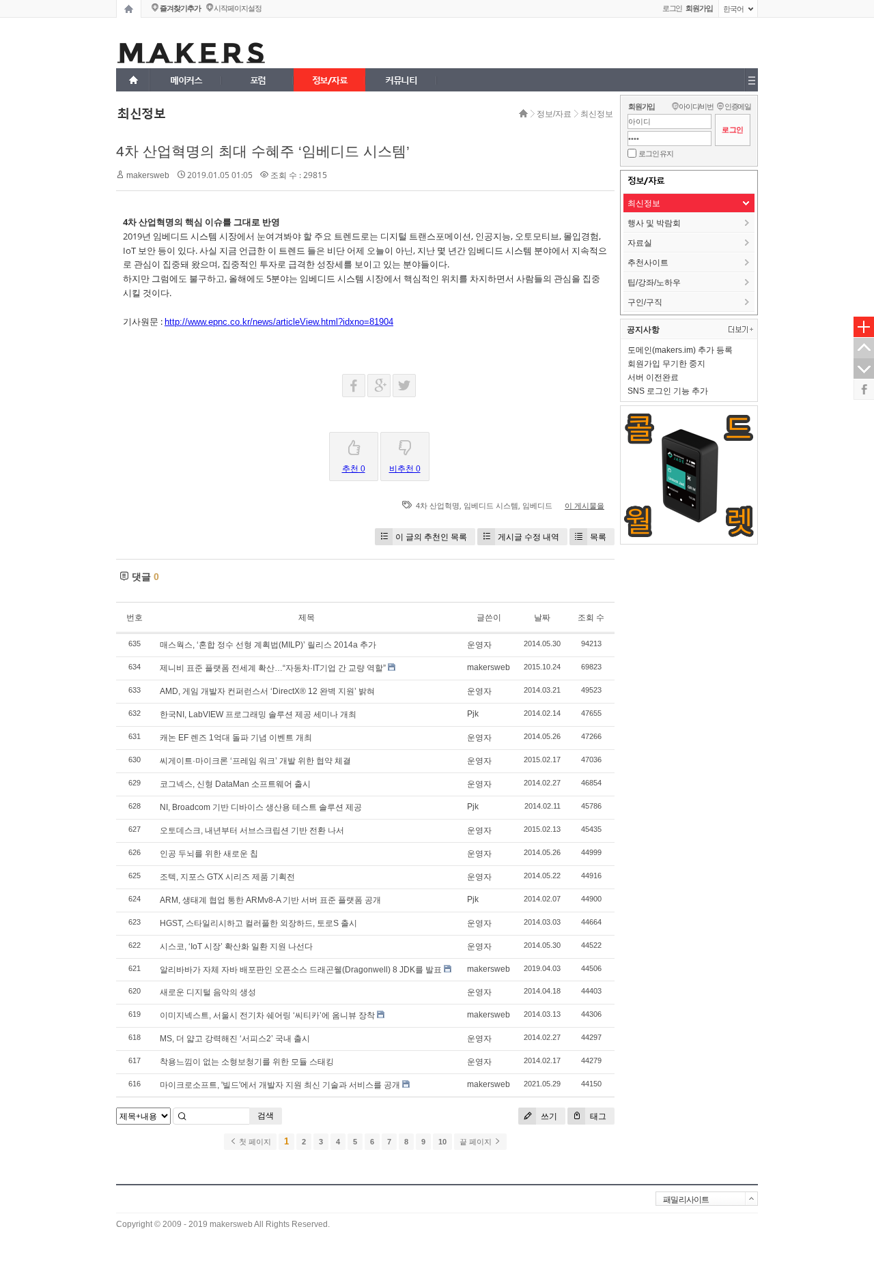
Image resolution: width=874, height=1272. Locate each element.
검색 (265, 1116)
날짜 (542, 617)
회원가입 (641, 106)
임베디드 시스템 (491, 506)
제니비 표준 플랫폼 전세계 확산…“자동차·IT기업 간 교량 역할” (273, 668)
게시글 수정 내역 (528, 537)
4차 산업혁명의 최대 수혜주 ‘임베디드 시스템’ (263, 151)
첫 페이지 (254, 1142)
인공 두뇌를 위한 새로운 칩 (209, 853)
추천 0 (353, 469)
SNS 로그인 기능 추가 (668, 391)
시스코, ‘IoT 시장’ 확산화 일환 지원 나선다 (236, 946)
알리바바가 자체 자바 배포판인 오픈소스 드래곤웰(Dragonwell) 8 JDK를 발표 (301, 969)
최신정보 (596, 114)
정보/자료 (554, 114)
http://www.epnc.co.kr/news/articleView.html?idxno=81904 (279, 322)
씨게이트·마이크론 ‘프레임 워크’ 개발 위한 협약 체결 (255, 761)
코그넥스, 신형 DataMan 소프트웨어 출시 (235, 784)
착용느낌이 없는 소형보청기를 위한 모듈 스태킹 (247, 1062)
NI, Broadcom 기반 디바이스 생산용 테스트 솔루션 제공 (261, 807)
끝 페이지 (477, 1142)
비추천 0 (405, 469)
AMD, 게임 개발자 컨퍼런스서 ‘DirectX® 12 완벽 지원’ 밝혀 (267, 691)
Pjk (473, 714)
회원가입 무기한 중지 (666, 363)
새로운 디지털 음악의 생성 (208, 992)
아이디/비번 (696, 106)
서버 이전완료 (653, 377)
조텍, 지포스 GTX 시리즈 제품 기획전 (227, 877)
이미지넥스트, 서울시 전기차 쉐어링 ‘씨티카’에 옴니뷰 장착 (267, 1015)
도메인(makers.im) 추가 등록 (680, 350)
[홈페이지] (128, 9)
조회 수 (591, 617)
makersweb (147, 175)
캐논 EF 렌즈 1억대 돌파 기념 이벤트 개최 (236, 737)
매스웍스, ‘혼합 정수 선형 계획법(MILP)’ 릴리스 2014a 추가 (268, 645)
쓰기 (548, 1116)
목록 (598, 537)
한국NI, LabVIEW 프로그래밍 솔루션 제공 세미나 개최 (258, 714)
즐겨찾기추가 (180, 8)
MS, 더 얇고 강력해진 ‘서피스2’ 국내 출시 (235, 1038)
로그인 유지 (655, 153)
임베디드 (537, 506)
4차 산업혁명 (438, 506)
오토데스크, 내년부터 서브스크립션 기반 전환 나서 (252, 830)
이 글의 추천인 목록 (431, 537)
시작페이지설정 (237, 8)
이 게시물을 (584, 506)
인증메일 (737, 106)
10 (442, 1142)
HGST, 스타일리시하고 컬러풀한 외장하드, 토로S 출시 (258, 923)
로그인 (672, 8)
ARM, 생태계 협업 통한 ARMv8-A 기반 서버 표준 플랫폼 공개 (270, 900)
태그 (597, 1116)
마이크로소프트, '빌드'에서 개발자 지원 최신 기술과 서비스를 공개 (280, 1085)
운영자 (479, 645)
